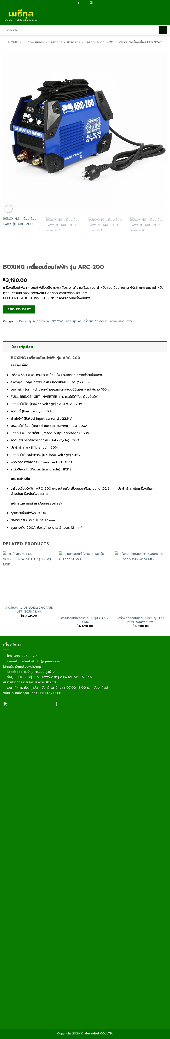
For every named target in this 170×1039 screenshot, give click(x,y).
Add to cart (19, 309)
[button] (164, 16)
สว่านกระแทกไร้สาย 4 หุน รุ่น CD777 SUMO (85, 620)
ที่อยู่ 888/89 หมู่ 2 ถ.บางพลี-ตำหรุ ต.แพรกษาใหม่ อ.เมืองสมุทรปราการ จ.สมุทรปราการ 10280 (47, 680)
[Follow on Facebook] (78, 3)
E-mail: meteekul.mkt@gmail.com (33, 661)
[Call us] (87, 3)
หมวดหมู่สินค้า (33, 42)
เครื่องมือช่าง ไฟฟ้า (99, 42)
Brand (23, 321)
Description (22, 346)
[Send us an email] (82, 3)
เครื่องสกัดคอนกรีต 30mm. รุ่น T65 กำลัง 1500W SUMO (141, 620)
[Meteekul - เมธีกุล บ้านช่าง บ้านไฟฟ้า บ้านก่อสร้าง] (24, 15)
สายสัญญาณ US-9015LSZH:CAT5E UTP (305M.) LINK (29, 609)
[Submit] (163, 30)
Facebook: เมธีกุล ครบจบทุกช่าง (30, 671)
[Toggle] (7, 346)
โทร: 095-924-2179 (21, 655)
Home (13, 42)
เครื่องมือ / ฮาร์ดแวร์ (65, 42)
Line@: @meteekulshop (22, 666)
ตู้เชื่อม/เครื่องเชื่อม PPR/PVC (140, 42)
